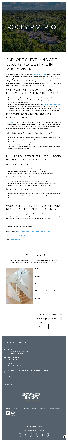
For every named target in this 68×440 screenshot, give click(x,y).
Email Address (9, 377)
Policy (40, 426)
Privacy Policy (43, 322)
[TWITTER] (48, 435)
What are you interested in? (45, 291)
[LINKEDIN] (36, 435)
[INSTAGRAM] (25, 435)
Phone (37, 276)
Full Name (38, 269)
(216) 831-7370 (13, 359)
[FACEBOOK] (20, 435)
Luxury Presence (38, 430)
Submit (42, 326)
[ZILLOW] (42, 435)
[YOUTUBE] (31, 435)
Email (37, 283)
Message (38, 298)
